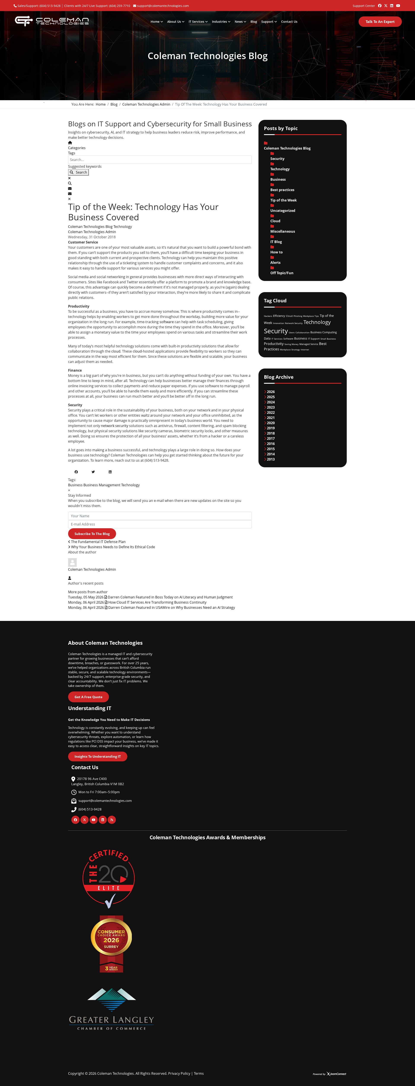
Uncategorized (282, 210)
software (167, 321)
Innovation (278, 323)
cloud (115, 351)
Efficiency (279, 316)
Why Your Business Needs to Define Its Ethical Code (112, 547)
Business (75, 485)
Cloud (275, 221)
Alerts (275, 262)
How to (276, 252)
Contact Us (289, 21)
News (239, 21)
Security (277, 158)
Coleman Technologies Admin (92, 231)
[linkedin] (391, 4)
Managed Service (308, 344)
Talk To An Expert (380, 21)
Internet (305, 349)
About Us (174, 21)
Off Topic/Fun (282, 273)
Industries (219, 21)
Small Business (328, 338)
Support (267, 21)
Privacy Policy (179, 1073)
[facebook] (379, 4)
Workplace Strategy (290, 349)
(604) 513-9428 (50, 6)
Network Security (294, 323)
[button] (160, 183)
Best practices (282, 189)
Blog (254, 21)
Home (155, 21)
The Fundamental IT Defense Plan (98, 541)
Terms (199, 1073)
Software (288, 338)
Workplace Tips (311, 315)
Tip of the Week (283, 200)
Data (267, 338)
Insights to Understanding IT (98, 756)
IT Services (196, 21)
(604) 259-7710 (119, 6)
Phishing (298, 315)
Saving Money (291, 344)
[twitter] (385, 4)
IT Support (314, 338)
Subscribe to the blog (92, 534)
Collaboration (302, 332)
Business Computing (323, 332)
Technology (122, 226)
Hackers (268, 315)
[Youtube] (397, 4)
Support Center (364, 6)
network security (114, 425)
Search (80, 172)
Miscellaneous (282, 231)
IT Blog (276, 241)
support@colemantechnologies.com (163, 6)
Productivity (274, 343)
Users (292, 332)
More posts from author (88, 592)
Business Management (101, 485)
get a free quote (88, 697)
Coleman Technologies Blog (90, 226)
